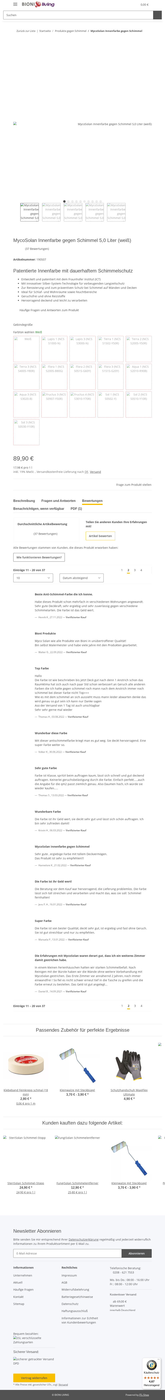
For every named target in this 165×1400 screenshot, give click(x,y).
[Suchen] (157, 15)
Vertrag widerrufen (34, 1378)
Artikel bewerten (100, 536)
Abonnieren (137, 1253)
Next (128, 212)
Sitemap (18, 1304)
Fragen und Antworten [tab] (58, 501)
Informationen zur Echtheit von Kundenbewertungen (80, 1320)
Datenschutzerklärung (84, 1239)
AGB (64, 1282)
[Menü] (158, 1360)
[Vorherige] (115, 570)
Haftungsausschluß (75, 1311)
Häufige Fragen (23, 1289)
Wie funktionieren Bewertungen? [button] (39, 557)
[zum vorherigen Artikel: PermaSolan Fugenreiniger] (139, 39)
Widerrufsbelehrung (75, 1289)
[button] (125, 4)
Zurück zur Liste (25, 31)
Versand (95, 472)
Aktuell (18, 1282)
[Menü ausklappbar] (15, 2)
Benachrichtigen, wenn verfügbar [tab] (38, 508)
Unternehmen (22, 1275)
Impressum (69, 1275)
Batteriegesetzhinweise (77, 1297)
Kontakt (18, 1297)
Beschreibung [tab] (24, 501)
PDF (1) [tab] (76, 508)
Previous (16, 212)
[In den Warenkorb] (16, 52)
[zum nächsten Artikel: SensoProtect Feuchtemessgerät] (147, 39)
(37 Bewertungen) (42, 249)
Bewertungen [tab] (92, 501)
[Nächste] (148, 570)
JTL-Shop (144, 1395)
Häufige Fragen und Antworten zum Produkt (49, 310)
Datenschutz (70, 1304)
